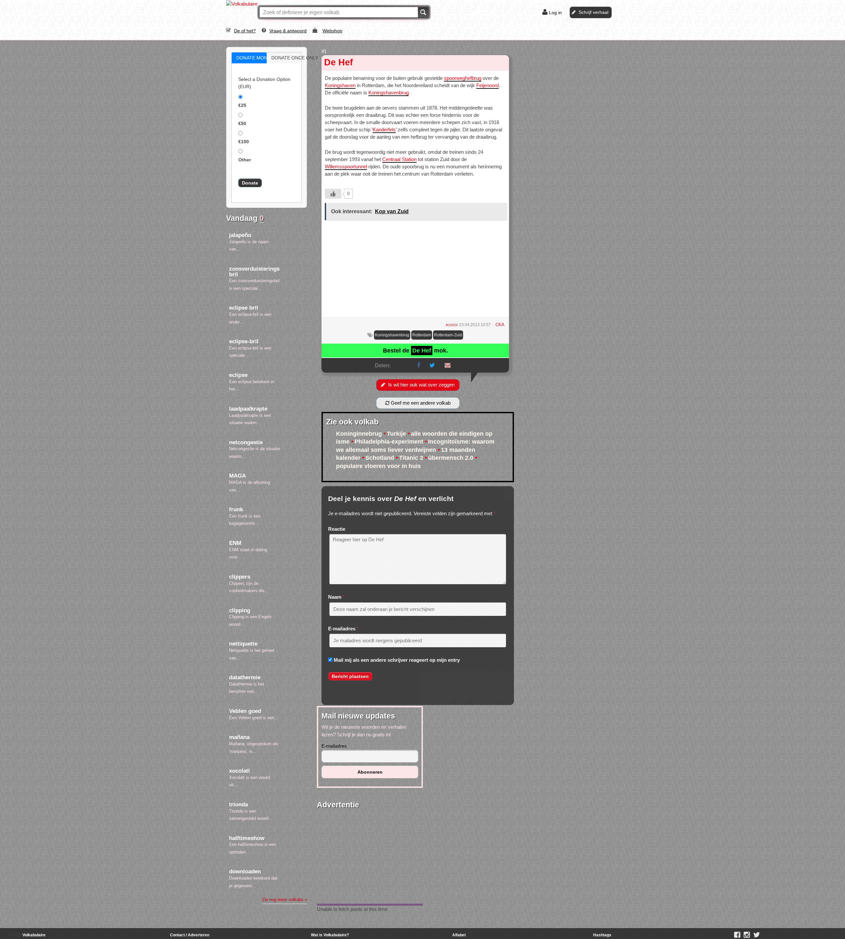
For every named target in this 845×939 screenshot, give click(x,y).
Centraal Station (399, 159)
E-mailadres (341, 628)
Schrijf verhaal (593, 12)
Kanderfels (384, 129)
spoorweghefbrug (462, 78)
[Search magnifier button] (423, 12)
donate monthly (256, 57)
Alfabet (459, 935)
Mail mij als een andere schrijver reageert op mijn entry (397, 660)
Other (244, 159)
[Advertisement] (415, 271)
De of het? (245, 30)
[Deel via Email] (448, 365)
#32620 (452, 325)
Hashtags (602, 935)
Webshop (332, 30)
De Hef (338, 62)
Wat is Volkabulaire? (330, 935)
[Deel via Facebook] (418, 365)
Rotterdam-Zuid (448, 335)
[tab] (249, 57)
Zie (284, 899)
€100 (243, 141)
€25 (242, 105)
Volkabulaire (33, 935)
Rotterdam (421, 335)
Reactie (336, 529)
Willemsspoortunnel (346, 166)
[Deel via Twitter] (432, 365)
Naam (334, 597)
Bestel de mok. (415, 350)
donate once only (291, 57)
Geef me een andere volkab (420, 403)
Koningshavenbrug (388, 92)
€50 (242, 123)
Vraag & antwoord (288, 30)
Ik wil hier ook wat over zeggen (421, 384)
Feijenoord (487, 85)
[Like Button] (333, 194)
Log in (555, 12)
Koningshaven (340, 85)
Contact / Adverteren (189, 935)
